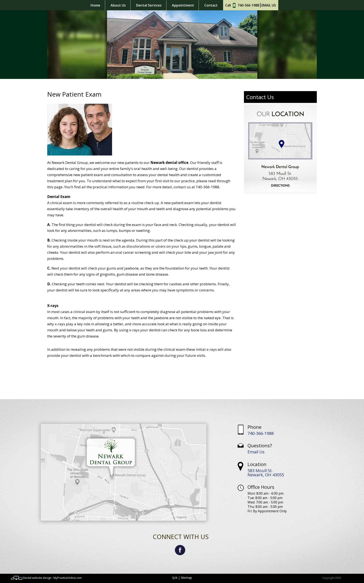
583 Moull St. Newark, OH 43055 (266, 473)
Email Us (256, 452)
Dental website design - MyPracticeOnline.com (52, 578)
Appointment (183, 5)
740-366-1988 (261, 433)
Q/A (174, 578)
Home (95, 5)
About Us (118, 5)
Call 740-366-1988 (242, 5)
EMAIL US (268, 5)
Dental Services (149, 5)
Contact (211, 5)
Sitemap (186, 578)
